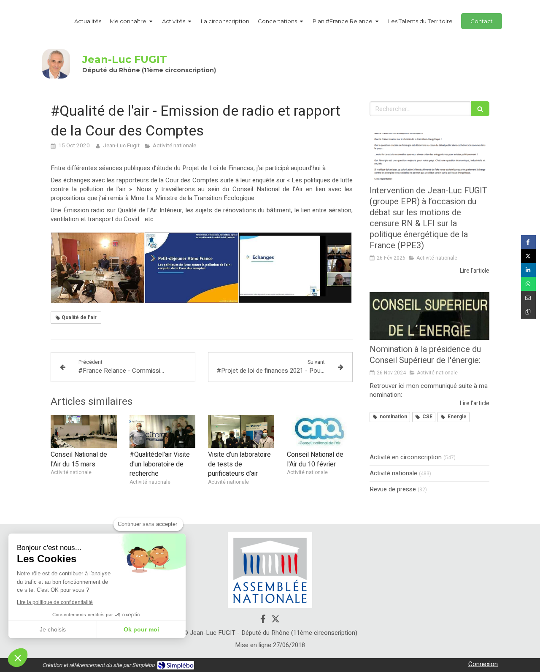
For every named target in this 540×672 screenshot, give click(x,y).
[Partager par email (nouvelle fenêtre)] (528, 298)
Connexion (483, 664)
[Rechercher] (480, 108)
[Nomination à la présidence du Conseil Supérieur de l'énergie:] (429, 316)
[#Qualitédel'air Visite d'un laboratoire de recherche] (163, 431)
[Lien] (270, 570)
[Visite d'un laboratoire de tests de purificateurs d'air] (241, 431)
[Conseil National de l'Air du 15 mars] (84, 431)
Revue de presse (393, 489)
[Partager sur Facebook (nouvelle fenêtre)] (528, 242)
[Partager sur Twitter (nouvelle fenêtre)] (528, 256)
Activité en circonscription (406, 457)
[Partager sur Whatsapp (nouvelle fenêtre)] (528, 284)
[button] (18, 658)
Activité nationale (393, 473)
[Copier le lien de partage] (528, 312)
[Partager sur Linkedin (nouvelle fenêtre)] (528, 270)
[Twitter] (275, 620)
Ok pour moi (141, 629)
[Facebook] (263, 620)
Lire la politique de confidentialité (55, 602)
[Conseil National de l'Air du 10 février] (320, 431)
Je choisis (53, 629)
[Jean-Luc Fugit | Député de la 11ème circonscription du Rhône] (56, 64)
